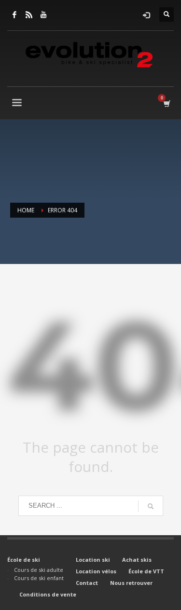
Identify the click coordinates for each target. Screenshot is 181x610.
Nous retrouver (131, 582)
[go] (150, 506)
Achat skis (137, 559)
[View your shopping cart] (166, 103)
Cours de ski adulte (38, 569)
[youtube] (43, 14)
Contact (87, 582)
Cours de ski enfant (39, 578)
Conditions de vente (47, 594)
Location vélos (96, 571)
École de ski (23, 559)
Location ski (93, 559)
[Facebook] (14, 14)
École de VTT (146, 571)
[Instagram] (29, 14)
